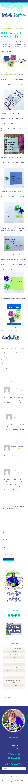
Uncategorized (14, 688)
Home (14, 741)
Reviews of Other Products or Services (14, 673)
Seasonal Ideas (14, 677)
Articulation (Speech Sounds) (14, 648)
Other (14, 664)
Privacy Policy (14, 554)
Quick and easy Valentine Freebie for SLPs (6, 358)
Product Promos (14, 667)
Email (5, 539)
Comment (6, 513)
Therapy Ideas (6, 30)
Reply (5, 409)
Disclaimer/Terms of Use (14, 748)
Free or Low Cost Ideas (11, 28)
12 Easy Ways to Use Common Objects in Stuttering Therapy (19, 348)
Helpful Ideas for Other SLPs (14, 661)
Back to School (14, 651)
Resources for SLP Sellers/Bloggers (14, 670)
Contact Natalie (14, 745)
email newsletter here (11, 330)
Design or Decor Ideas (14, 654)
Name (5, 532)
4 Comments (6, 368)
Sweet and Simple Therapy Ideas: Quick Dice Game (6, 348)
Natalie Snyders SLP (14, 15)
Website (5, 547)
